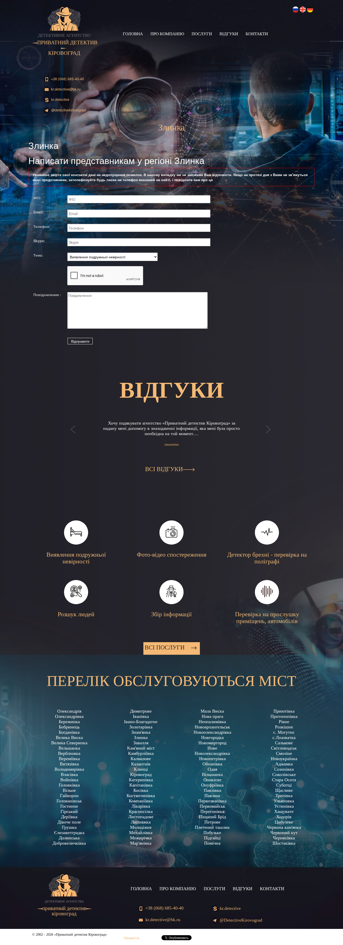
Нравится (131, 937)
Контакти (257, 33)
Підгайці (212, 837)
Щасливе (284, 790)
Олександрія (69, 711)
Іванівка (141, 716)
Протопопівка (284, 716)
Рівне (284, 721)
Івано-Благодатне (140, 721)
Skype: (39, 240)
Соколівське (284, 774)
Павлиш (212, 795)
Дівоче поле (69, 822)
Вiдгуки (228, 33)
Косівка (140, 790)
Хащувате (284, 811)
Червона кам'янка (284, 827)
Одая (212, 769)
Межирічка (141, 837)
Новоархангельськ (212, 726)
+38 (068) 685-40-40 (67, 78)
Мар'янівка (140, 843)
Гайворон (69, 795)
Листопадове (140, 816)
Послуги (202, 33)
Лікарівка (141, 806)
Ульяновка (284, 800)
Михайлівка (140, 832)
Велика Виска (69, 737)
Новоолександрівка (212, 732)
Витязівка (69, 763)
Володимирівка (69, 769)
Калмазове (141, 758)
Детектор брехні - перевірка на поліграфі (267, 558)
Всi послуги (165, 647)
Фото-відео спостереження (171, 554)
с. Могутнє (284, 732)
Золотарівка (140, 726)
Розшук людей (76, 614)
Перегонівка (212, 811)
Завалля (140, 742)
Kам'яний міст (141, 748)
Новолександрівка (212, 753)
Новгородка (212, 737)
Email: (38, 212)
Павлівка (212, 790)
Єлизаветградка (69, 832)
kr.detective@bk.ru (65, 89)
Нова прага (212, 716)
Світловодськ (284, 748)
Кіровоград (141, 774)
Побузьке (212, 832)
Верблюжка (69, 753)
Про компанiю (167, 33)
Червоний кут (284, 832)
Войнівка (69, 779)
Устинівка (284, 806)
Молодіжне (141, 827)
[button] (73, 434)
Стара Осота (284, 779)
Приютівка (284, 711)
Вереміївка (69, 758)
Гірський (69, 811)
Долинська (69, 837)
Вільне (69, 790)
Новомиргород (212, 742)
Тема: (38, 255)
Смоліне (284, 753)
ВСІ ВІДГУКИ (164, 469)
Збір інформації (171, 614)
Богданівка (69, 732)
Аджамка (284, 763)
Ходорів (284, 816)
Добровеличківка (69, 843)
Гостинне (69, 806)
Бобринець (69, 726)
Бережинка (69, 721)
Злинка (141, 737)
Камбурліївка (141, 753)
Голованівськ (69, 800)
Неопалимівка (212, 721)
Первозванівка (212, 800)
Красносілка (141, 811)
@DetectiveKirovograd (68, 109)
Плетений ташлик (212, 827)
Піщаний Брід (212, 816)
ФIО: (37, 197)
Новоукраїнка (284, 758)
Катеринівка (141, 779)
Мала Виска (212, 711)
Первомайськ (212, 806)
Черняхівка (284, 837)
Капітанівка (140, 785)
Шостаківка (283, 843)
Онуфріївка (212, 785)
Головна (133, 33)
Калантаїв (140, 763)
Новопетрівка (212, 758)
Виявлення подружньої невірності (76, 558)
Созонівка (284, 769)
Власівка (69, 774)
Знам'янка (140, 732)
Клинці (141, 769)
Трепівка (284, 795)
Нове (212, 748)
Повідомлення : (47, 294)
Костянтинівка (141, 795)
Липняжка (141, 822)
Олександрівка (69, 716)
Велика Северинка (69, 742)
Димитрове (141, 711)
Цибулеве (284, 822)
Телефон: (41, 226)
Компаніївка (141, 800)
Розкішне (284, 726)
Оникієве (212, 779)
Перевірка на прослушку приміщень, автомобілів (267, 617)
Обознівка (212, 763)
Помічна (212, 843)
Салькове (284, 742)
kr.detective (59, 99)
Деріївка (69, 816)
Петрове (212, 822)
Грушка (69, 827)
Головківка (69, 785)
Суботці (284, 785)
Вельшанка (69, 748)
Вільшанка (212, 774)
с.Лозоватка (284, 737)
